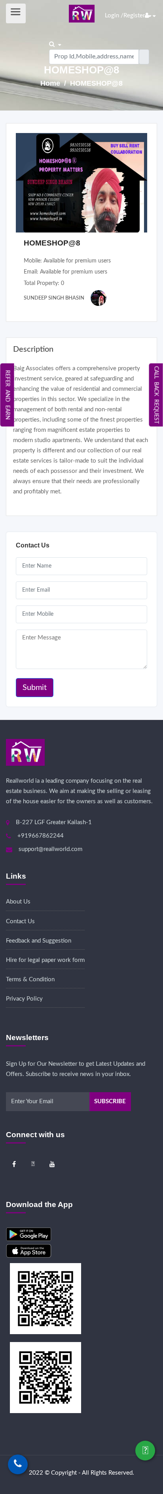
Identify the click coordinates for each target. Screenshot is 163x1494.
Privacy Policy (24, 999)
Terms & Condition (30, 979)
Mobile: (67, 261)
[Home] (82, 13)
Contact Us (20, 921)
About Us (18, 902)
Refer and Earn (7, 395)
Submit (35, 688)
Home (51, 83)
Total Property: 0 (44, 283)
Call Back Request (156, 395)
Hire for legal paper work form (45, 960)
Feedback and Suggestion (38, 941)
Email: (65, 272)
